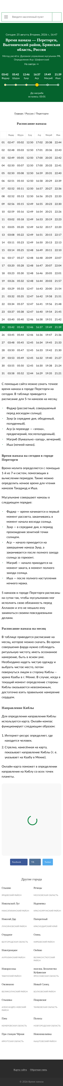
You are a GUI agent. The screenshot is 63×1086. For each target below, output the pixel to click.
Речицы (38, 888)
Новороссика (9, 968)
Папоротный (41, 919)
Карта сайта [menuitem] (20, 1069)
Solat (31, 6)
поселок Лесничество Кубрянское (45, 970)
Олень (37, 934)
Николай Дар (9, 919)
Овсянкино (8, 984)
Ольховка (7, 999)
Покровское (40, 999)
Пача (4, 1018)
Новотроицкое (9, 950)
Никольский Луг (11, 903)
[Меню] (6, 17)
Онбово (38, 950)
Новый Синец (41, 984)
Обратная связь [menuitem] (38, 1069)
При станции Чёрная (13, 1034)
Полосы (38, 1018)
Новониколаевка (43, 1034)
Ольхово (6, 888)
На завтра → (31, 64)
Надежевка (40, 903)
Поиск (56, 17)
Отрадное (7, 934)
